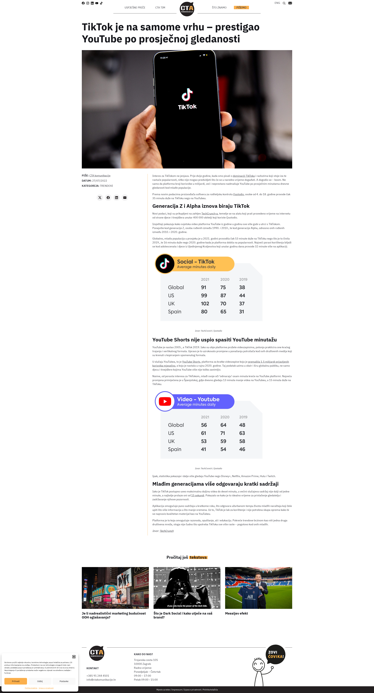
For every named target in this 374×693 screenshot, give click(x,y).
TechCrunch (167, 531)
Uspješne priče (135, 7)
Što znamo (219, 7)
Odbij (40, 681)
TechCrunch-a (209, 213)
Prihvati (16, 681)
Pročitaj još (187, 557)
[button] (73, 656)
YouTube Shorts (191, 361)
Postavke (64, 681)
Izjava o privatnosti (46, 688)
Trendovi (106, 185)
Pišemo (241, 7)
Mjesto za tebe (163, 689)
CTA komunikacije (99, 175)
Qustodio (238, 194)
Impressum (177, 689)
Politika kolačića (31, 688)
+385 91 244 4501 (98, 675)
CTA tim (160, 7)
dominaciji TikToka (244, 176)
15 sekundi (197, 495)
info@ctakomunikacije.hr (101, 679)
